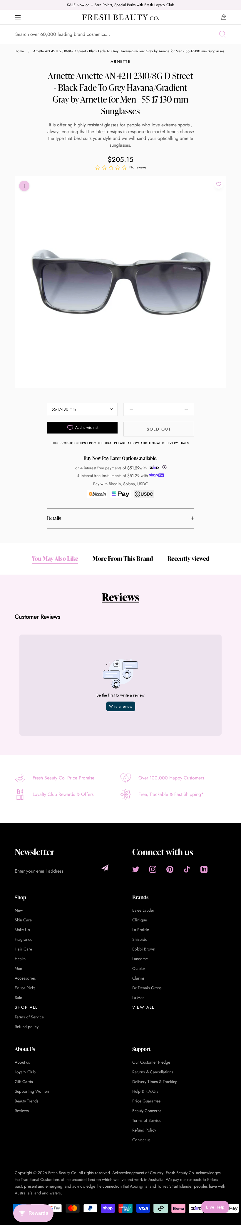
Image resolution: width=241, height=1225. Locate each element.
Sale (18, 997)
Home (19, 51)
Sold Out (159, 429)
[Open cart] (223, 17)
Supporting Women (32, 1091)
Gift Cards (24, 1082)
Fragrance (23, 939)
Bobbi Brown (143, 949)
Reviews (120, 597)
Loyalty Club (25, 1072)
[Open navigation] (18, 17)
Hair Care (23, 949)
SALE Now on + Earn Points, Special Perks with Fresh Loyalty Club (120, 5)
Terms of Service (29, 1017)
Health (20, 959)
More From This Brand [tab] (123, 558)
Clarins (138, 978)
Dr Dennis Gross (147, 988)
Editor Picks (25, 988)
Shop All (26, 1007)
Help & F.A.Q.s (145, 1091)
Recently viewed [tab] (189, 558)
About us (22, 1062)
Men (18, 968)
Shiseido (140, 939)
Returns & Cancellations (152, 1072)
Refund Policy (144, 1130)
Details (54, 518)
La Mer (138, 997)
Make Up (22, 930)
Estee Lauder (143, 910)
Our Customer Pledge (151, 1062)
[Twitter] (135, 869)
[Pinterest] (169, 869)
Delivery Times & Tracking (155, 1082)
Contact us (141, 1140)
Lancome (140, 959)
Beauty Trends (27, 1101)
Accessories (25, 978)
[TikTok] (186, 869)
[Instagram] (152, 869)
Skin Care (23, 920)
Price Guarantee (146, 1101)
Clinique (139, 920)
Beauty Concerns (146, 1111)
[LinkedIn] (203, 869)
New (19, 910)
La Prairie (140, 930)
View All (143, 1007)
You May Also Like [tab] (55, 558)
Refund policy (27, 1027)
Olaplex (138, 968)
